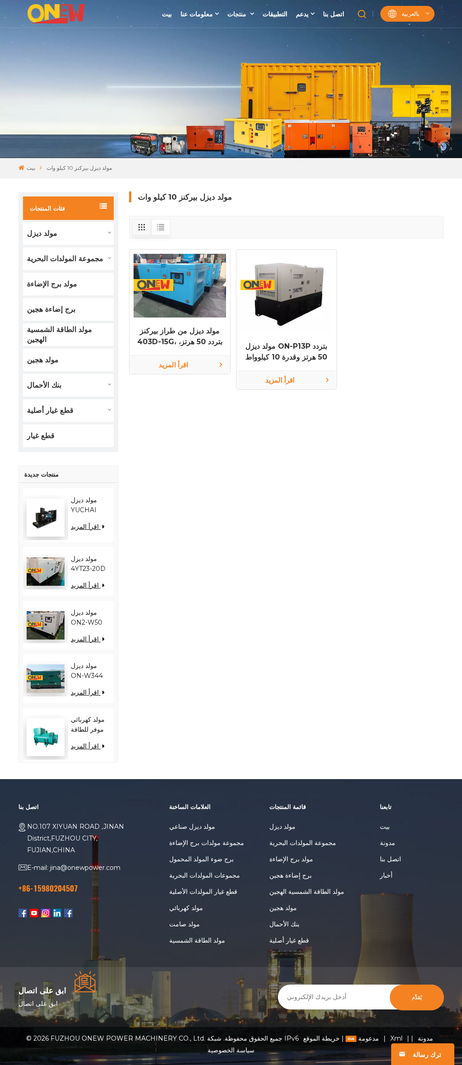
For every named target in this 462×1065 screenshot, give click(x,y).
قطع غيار (41, 435)
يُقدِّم (417, 997)
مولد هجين (43, 359)
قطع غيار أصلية (50, 410)
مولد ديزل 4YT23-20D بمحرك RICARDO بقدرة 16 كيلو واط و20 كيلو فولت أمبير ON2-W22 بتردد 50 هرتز (89, 564)
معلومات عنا (196, 14)
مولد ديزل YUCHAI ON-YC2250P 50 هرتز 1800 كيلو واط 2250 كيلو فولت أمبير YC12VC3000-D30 (92, 505)
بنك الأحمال (44, 385)
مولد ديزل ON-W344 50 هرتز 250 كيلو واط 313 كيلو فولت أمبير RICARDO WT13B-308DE (88, 671)
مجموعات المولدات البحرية (204, 875)
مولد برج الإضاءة (52, 284)
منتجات (237, 14)
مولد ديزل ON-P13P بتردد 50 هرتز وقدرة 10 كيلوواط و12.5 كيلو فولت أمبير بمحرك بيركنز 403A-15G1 (286, 352)
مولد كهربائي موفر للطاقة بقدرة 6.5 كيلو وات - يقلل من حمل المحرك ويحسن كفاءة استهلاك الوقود (90, 724)
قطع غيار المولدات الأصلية (203, 892)
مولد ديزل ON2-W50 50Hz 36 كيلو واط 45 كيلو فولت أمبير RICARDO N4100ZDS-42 (90, 617)
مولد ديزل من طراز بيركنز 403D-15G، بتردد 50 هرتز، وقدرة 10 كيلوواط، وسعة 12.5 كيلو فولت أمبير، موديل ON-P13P (179, 337)
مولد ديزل (42, 233)
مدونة (387, 843)
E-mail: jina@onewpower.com (73, 868)
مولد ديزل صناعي (192, 826)
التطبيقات (275, 14)
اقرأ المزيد (86, 527)
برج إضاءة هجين (51, 309)
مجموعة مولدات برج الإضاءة (206, 843)
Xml (396, 1038)
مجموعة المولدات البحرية (65, 258)
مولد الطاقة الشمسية (197, 940)
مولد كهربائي (186, 908)
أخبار (386, 875)
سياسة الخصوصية (231, 1050)
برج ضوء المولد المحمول (201, 859)
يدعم (302, 14)
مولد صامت (184, 924)
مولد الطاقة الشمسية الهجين (59, 334)
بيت (167, 14)
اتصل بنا (333, 14)
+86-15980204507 (48, 888)
